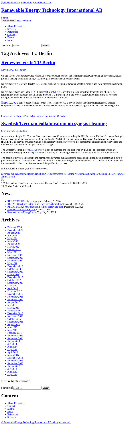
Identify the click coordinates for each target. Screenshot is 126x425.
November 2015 (15, 316)
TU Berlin (60, 116)
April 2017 (12, 288)
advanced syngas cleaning (13, 174)
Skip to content (24, 20)
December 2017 (15, 277)
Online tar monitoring (45, 116)
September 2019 (15, 260)
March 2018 (13, 274)
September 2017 (15, 282)
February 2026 (14, 227)
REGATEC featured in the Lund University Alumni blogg (35, 204)
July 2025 (12, 235)
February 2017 (14, 291)
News (10, 40)
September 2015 (15, 321)
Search (4, 17)
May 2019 (12, 263)
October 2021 (14, 249)
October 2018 (14, 269)
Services (11, 29)
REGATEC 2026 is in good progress (25, 201)
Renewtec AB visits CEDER (21, 209)
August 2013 (13, 366)
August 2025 (13, 232)
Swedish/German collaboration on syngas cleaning (54, 123)
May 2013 (12, 374)
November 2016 (15, 296)
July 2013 (12, 369)
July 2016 (12, 305)
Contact (11, 34)
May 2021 (12, 252)
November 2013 (15, 360)
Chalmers (53, 174)
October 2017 (14, 280)
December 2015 (15, 313)
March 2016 (13, 307)
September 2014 (15, 338)
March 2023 (13, 241)
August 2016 (13, 302)
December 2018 (15, 266)
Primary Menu (8, 21)
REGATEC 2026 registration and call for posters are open (35, 206)
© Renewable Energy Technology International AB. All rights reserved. (36, 422)
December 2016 (15, 294)
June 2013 (12, 371)
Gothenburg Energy (105, 174)
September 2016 (15, 299)
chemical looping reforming (71, 174)
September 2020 (15, 257)
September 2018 (15, 271)
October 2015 (14, 319)
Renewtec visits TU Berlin (28, 62)
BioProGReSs (53, 92)
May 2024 (12, 238)
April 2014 (12, 352)
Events (10, 37)
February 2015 (14, 332)
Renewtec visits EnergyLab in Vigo (24, 212)
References (12, 31)
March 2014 (13, 355)
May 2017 (12, 285)
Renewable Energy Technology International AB (51, 10)
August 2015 (13, 324)
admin (23, 70)
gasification (89, 174)
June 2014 (12, 346)
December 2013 (15, 357)
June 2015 (12, 327)
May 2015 (12, 330)
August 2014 (13, 341)
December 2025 (15, 230)
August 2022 (13, 244)
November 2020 (15, 255)
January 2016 (13, 310)
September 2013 (15, 363)
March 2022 (13, 246)
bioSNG (44, 174)
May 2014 (12, 349)
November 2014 (15, 335)
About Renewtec (15, 26)
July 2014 (12, 344)
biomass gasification (11, 116)
